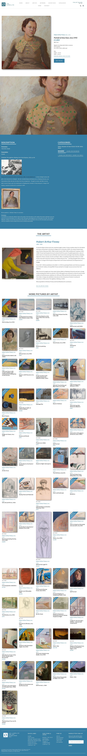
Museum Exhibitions (34, 740)
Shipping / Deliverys (46, 739)
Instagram (59, 737)
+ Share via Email (77, 155)
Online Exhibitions (34, 739)
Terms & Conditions (46, 742)
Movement (64, 146)
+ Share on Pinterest (65, 155)
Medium (59, 146)
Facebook (59, 742)
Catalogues (62, 2)
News (39, 5)
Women (59, 148)
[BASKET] (83, 6)
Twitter (59, 740)
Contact (46, 5)
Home (21, 2)
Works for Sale (48, 737)
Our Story (31, 737)
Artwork (42, 2)
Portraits (73, 146)
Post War (77, 146)
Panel (69, 146)
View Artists (32, 742)
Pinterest (59, 739)
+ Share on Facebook (72, 151)
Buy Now (59, 60)
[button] (81, 6)
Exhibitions (52, 2)
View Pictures (32, 743)
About (27, 2)
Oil (67, 146)
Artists (34, 2)
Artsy (58, 736)
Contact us (31, 745)
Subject (81, 146)
